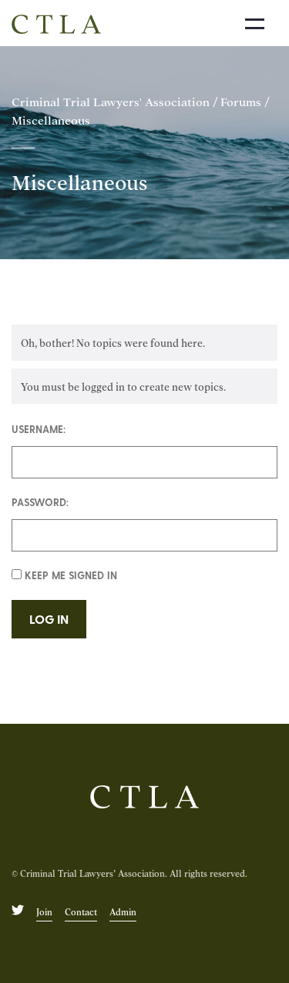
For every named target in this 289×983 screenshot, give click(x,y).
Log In (49, 618)
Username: (39, 429)
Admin (122, 911)
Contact (81, 911)
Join (44, 911)
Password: (40, 502)
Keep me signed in (71, 575)
